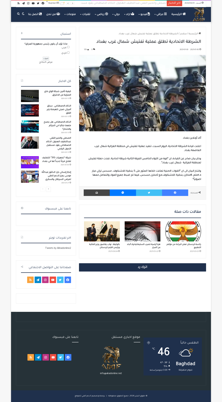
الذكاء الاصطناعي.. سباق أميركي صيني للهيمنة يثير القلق (59, 109)
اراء (128, 14)
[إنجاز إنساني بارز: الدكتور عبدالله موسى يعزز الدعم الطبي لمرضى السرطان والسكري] (30, 177)
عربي (64, 47)
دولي (117, 14)
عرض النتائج (46, 62)
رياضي (101, 14)
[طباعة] (97, 192)
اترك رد (142, 267)
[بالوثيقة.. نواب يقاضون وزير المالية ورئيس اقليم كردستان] (102, 231)
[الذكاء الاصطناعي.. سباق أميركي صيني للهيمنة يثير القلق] (30, 110)
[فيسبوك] (175, 192)
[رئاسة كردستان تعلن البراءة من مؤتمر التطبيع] (183, 231)
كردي (64, 53)
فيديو (144, 14)
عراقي (160, 14)
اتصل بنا (33, 14)
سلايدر (183, 34)
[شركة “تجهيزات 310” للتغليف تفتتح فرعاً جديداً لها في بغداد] (30, 162)
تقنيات (86, 14)
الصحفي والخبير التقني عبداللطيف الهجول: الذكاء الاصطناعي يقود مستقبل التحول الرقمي (111, 3)
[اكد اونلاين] (199, 14)
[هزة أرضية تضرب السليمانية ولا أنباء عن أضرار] (142, 231)
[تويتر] (149, 192)
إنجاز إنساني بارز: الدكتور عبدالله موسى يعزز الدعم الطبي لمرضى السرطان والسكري (56, 176)
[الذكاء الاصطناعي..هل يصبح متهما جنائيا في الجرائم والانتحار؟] (30, 126)
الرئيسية (177, 14)
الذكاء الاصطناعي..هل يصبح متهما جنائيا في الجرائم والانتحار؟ (57, 125)
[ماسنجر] (123, 192)
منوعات (71, 14)
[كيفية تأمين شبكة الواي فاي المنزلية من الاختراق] (30, 96)
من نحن (51, 14)
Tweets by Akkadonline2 (58, 248)
